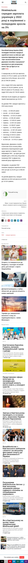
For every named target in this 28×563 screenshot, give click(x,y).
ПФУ (6, 69)
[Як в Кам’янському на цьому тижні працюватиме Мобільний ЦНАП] (14, 509)
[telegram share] (18, 221)
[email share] (6, 221)
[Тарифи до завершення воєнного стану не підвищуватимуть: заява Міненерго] (14, 304)
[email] (6, 561)
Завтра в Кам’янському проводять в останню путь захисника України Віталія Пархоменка (14, 416)
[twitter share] (3, 220)
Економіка (4, 7)
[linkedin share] (12, 221)
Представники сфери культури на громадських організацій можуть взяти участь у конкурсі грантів (14, 382)
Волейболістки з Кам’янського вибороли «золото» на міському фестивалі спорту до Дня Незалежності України (14, 451)
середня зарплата (10, 235)
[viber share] (21, 221)
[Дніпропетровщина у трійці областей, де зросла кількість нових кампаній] (14, 279)
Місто (4, 341)
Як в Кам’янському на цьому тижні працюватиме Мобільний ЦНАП (13, 523)
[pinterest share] (9, 221)
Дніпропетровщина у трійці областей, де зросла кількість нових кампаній (13, 291)
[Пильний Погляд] (14, 2)
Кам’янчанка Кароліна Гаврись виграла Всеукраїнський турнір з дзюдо (13, 348)
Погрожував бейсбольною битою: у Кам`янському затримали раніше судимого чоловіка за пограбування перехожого (13, 488)
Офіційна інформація (8, 373)
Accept (21, 557)
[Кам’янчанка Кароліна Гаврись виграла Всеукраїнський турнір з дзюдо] (14, 333)
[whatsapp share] (15, 221)
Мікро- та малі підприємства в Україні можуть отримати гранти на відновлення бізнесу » (14, 205)
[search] (25, 2)
